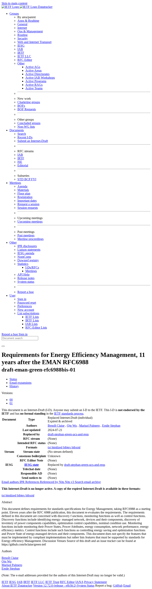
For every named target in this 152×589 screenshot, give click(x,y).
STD (20, 179)
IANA (79, 582)
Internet (22, 27)
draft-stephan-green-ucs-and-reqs (68, 434)
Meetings (31, 271)
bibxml (76, 447)
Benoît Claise (56, 425)
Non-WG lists (26, 126)
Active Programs (35, 81)
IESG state (31, 464)
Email (127, 585)
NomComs (24, 256)
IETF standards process (68, 413)
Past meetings (25, 235)
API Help (23, 274)
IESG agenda (25, 253)
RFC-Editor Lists (36, 327)
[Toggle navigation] (3, 346)
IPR (22, 482)
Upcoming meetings (30, 221)
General (22, 24)
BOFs (21, 105)
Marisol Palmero (89, 425)
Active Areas (33, 70)
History (14, 386)
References (32, 482)
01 (11, 403)
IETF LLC (24, 56)
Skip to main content (14, 3)
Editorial (22, 165)
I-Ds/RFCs (32, 267)
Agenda (22, 186)
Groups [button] (14, 13)
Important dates (27, 200)
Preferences (24, 306)
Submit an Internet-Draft (32, 141)
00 (11, 399)
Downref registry (28, 260)
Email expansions (20, 382)
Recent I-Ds (24, 137)
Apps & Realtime (28, 20)
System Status (85, 585)
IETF (5, 582)
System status (25, 281)
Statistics (22, 264)
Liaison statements (28, 249)
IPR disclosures (27, 246)
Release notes (25, 278)
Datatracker (44, 7)
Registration (24, 197)
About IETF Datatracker (17, 585)
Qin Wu (72, 425)
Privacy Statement (95, 582)
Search (21, 133)
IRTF (20, 52)
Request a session (28, 204)
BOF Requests (26, 109)
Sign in (21, 299)
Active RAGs (34, 84)
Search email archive (88, 482)
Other (21, 63)
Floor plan (23, 193)
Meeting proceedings (30, 239)
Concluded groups (28, 123)
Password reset (26, 302)
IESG (21, 45)
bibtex (67, 447)
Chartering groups (28, 102)
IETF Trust (52, 582)
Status (13, 379)
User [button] (12, 295)
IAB (20, 49)
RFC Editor (24, 59)
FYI (33, 179)
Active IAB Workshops (40, 77)
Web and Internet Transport (34, 42)
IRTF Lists (32, 320)
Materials (23, 190)
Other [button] (13, 242)
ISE (19, 162)
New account (25, 309)
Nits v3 (70, 482)
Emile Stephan (111, 425)
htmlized (57, 447)
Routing (22, 35)
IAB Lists (31, 324)
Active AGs (32, 67)
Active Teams (34, 88)
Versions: (7, 393)
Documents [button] (17, 130)
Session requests (27, 207)
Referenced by (49, 482)
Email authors (11, 482)
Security (22, 38)
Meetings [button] (15, 182)
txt (50, 447)
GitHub (118, 585)
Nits (62, 482)
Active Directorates (37, 74)
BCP (27, 179)
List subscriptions (28, 313)
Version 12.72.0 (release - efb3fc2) (55, 585)
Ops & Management (30, 31)
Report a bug (25, 292)
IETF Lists (32, 317)
